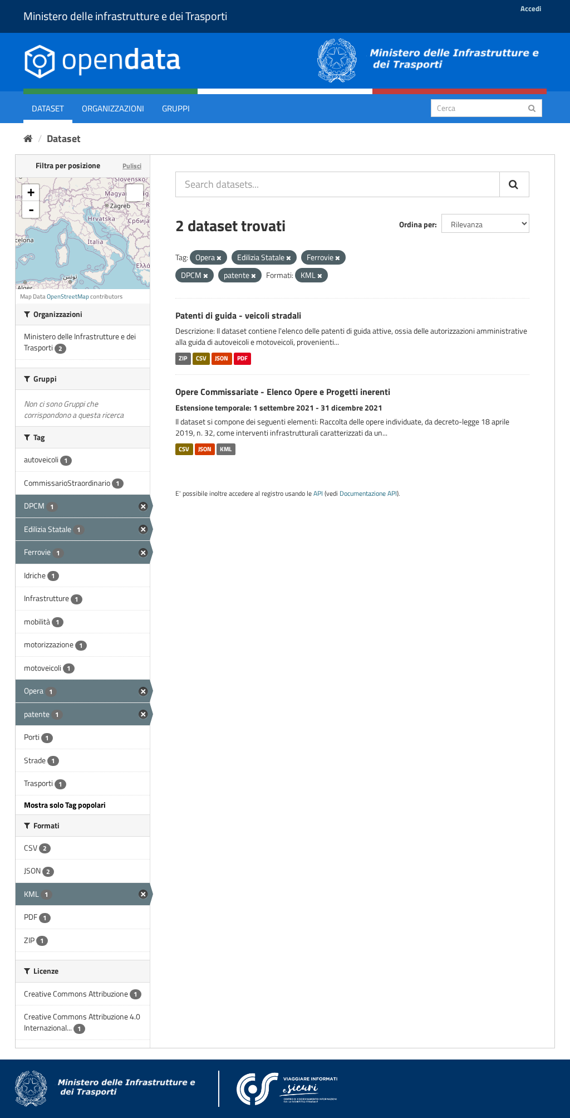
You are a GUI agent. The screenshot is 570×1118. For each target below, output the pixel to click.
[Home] (28, 138)
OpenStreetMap (68, 296)
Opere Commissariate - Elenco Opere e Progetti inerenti (282, 391)
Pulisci (131, 165)
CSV (201, 358)
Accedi (530, 8)
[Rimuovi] (219, 257)
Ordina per (417, 224)
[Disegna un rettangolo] (134, 192)
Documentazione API (368, 494)
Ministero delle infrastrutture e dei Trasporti (125, 16)
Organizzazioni (113, 108)
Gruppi (176, 108)
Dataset (48, 108)
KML (226, 449)
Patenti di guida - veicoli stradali (238, 315)
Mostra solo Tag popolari (65, 805)
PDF (242, 358)
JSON (221, 358)
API (318, 494)
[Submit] (532, 107)
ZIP (183, 358)
